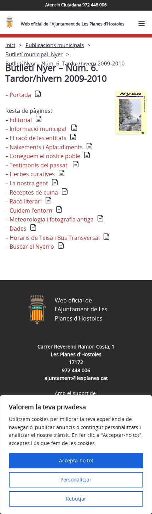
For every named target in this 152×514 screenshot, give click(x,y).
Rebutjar (76, 498)
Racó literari (25, 201)
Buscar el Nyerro (31, 246)
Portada (20, 95)
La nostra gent (28, 183)
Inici (10, 44)
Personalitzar (76, 479)
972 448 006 (76, 370)
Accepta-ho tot (76, 460)
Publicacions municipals (54, 44)
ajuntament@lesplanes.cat (76, 378)
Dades (17, 228)
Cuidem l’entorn (30, 210)
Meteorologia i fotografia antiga (51, 219)
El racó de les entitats (37, 138)
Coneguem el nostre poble (44, 156)
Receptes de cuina (33, 192)
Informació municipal (39, 129)
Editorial (21, 120)
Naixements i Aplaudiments (45, 147)
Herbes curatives (32, 174)
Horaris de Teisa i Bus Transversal (54, 238)
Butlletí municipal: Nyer (34, 54)
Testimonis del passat (38, 165)
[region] (76, 454)
